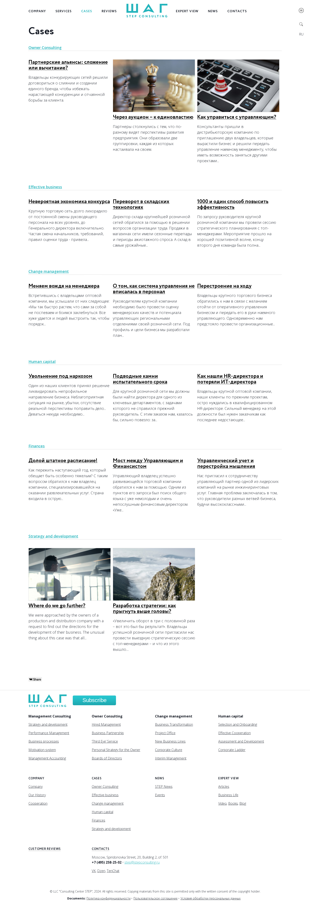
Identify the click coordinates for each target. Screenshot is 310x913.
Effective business (45, 186)
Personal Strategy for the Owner (116, 749)
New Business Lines (170, 741)
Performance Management (48, 733)
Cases (86, 11)
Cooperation (37, 803)
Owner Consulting (45, 47)
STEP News (164, 786)
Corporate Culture (168, 749)
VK (94, 870)
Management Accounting (47, 758)
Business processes (43, 741)
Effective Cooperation (234, 733)
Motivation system (42, 749)
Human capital (42, 361)
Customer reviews (44, 849)
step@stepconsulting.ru (142, 862)
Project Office (165, 733)
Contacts (237, 11)
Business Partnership (108, 733)
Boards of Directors (107, 758)
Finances (36, 445)
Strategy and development (53, 536)
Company (37, 11)
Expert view (187, 11)
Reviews (109, 11)
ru (301, 34)
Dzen (101, 870)
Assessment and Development (241, 741)
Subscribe (94, 700)
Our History (37, 795)
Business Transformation (174, 724)
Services (63, 11)
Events (160, 795)
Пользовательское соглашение (155, 898)
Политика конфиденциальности (108, 898)
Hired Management (106, 724)
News (213, 11)
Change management (48, 271)
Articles (223, 786)
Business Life (228, 795)
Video (222, 803)
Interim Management (170, 758)
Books (233, 803)
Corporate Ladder (231, 749)
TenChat (113, 870)
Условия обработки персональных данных (211, 898)
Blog (242, 803)
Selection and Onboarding (237, 724)
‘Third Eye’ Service (105, 741)
